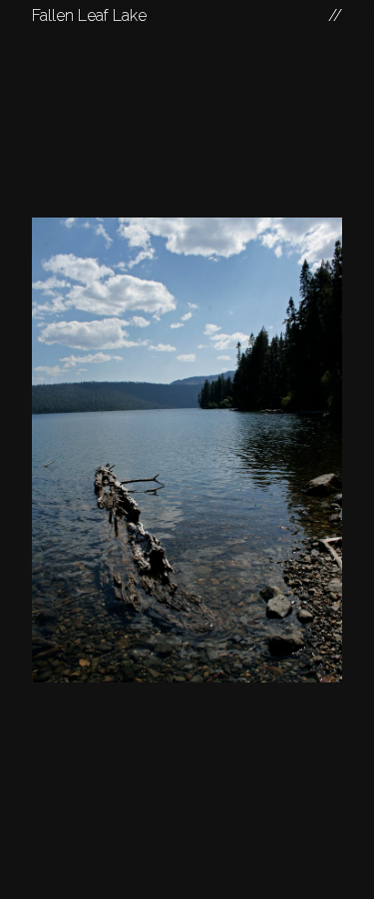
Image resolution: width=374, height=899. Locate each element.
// (335, 15)
